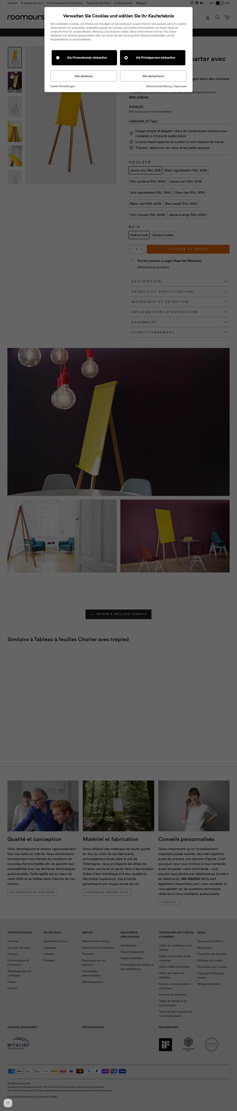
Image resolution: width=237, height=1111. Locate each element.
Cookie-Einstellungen (62, 86)
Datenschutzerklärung (159, 86)
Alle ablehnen (84, 76)
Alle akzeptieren (153, 76)
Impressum (180, 86)
